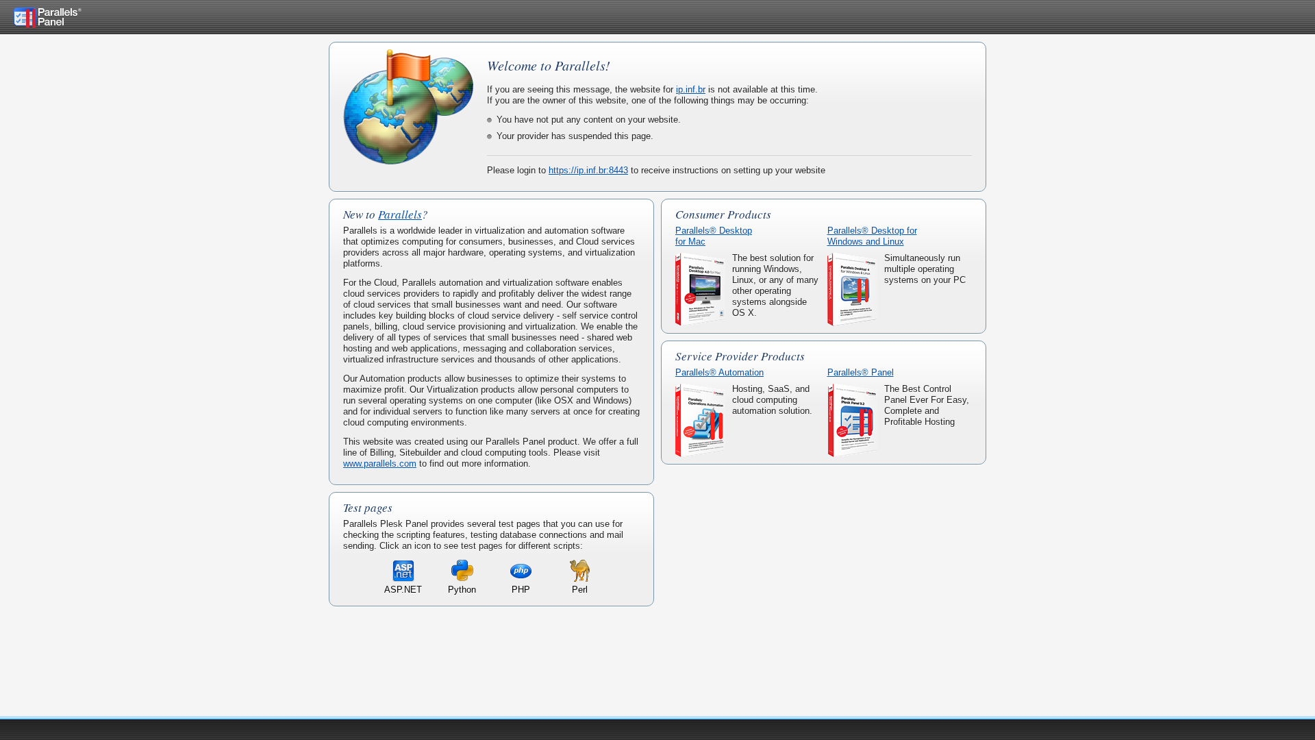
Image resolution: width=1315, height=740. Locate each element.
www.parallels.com (379, 463)
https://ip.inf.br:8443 (588, 170)
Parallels (400, 214)
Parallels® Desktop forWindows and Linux (872, 236)
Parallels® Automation (719, 372)
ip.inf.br (690, 89)
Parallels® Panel (860, 372)
